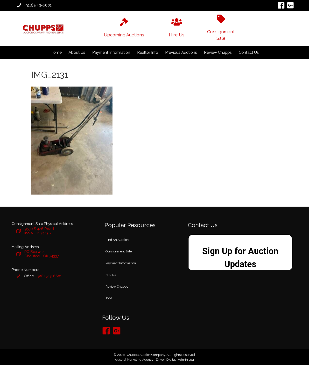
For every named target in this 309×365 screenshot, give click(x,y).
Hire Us (110, 275)
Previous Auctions (181, 52)
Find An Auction (117, 240)
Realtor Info (147, 52)
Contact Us (249, 52)
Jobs (108, 298)
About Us (77, 52)
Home (56, 52)
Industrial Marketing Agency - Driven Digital (144, 359)
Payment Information (111, 52)
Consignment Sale (118, 251)
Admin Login (187, 359)
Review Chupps (218, 52)
